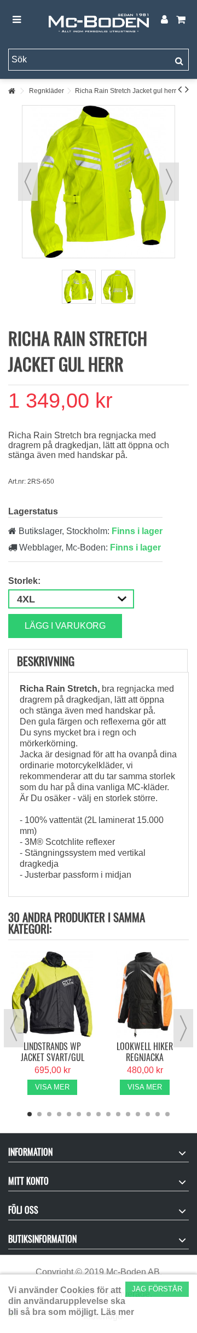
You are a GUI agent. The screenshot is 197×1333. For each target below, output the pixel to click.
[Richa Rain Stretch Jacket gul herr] (78, 286)
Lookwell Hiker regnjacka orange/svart (145, 1057)
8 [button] (98, 1114)
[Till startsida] (11, 91)
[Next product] (187, 89)
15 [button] (167, 1114)
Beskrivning (45, 660)
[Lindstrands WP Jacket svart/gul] (52, 994)
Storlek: (25, 581)
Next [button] (183, 1028)
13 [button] (148, 1114)
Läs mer (117, 1312)
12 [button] (138, 1114)
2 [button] (39, 1114)
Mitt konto (28, 1180)
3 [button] (49, 1114)
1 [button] (29, 1114)
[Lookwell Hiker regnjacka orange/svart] (145, 994)
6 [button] (79, 1114)
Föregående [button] (28, 182)
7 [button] (88, 1114)
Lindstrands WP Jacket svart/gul (52, 1052)
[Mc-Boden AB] (98, 20)
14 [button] (157, 1114)
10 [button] (118, 1114)
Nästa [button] (169, 182)
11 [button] (128, 1114)
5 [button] (69, 1114)
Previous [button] (14, 1028)
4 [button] (59, 1114)
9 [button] (108, 1114)
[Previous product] (180, 89)
